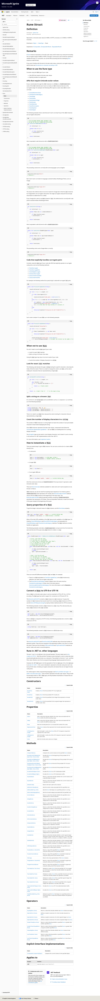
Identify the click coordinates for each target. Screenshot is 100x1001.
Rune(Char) (29, 694)
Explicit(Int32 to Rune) (32, 917)
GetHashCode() (30, 784)
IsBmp (28, 720)
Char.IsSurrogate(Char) (51, 577)
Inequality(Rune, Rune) (32, 930)
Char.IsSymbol (32, 108)
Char (52, 731)
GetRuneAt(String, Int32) (32, 789)
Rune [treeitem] (5, 96)
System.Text (35, 32)
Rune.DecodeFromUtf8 (32, 497)
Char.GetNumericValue (35, 92)
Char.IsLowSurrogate (34, 274)
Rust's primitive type (61, 671)
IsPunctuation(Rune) (31, 819)
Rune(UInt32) (30, 701)
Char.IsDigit (32, 96)
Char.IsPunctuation (34, 106)
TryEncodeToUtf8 (49, 645)
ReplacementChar (31, 727)
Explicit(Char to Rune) (32, 913)
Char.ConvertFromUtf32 (35, 275)
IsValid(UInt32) (30, 840)
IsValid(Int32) (30, 835)
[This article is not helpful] (96, 41)
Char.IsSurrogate (33, 268)
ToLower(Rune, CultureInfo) (33, 850)
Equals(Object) (30, 776)
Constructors (86, 26)
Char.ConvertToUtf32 (34, 277)
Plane (28, 724)
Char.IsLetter (32, 98)
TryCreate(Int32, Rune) (32, 878)
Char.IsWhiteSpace (31, 523)
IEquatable (55, 46)
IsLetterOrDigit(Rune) (32, 807)
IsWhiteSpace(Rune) (31, 846)
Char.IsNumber (33, 104)
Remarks (86, 24)
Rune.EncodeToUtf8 (47, 641)
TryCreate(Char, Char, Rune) (33, 868)
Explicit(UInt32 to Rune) (32, 919)
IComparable (36, 46)
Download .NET (94, 15)
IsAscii (28, 716)
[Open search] (93, 12)
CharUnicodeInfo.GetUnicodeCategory (39, 585)
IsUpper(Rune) (30, 831)
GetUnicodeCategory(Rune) (33, 792)
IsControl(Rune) (30, 795)
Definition (86, 22)
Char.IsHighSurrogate (34, 272)
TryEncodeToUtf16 (61, 645)
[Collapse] (17, 19)
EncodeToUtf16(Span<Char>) (33, 771)
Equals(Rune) (30, 780)
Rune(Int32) (30, 697)
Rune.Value (62, 508)
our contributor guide (35, 981)
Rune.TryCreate (36, 487)
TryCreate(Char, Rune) (32, 874)
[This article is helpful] (95, 41)
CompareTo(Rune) (31, 753)
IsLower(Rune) (30, 811)
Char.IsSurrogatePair (34, 270)
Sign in (96, 11)
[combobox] (9, 22)
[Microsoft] (2, 12)
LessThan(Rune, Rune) (32, 934)
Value (28, 739)
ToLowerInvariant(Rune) (32, 854)
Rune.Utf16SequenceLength (38, 603)
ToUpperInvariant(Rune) (32, 864)
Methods (86, 29)
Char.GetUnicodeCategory (35, 94)
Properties (86, 28)
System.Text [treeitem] (5, 27)
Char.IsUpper (32, 110)
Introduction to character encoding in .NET (46, 65)
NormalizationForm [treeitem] (7, 91)
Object (34, 43)
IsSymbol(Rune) (30, 827)
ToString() (29, 858)
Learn (28, 20)
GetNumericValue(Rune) (32, 787)
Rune (49, 46)
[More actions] (72, 20)
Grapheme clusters (45, 439)
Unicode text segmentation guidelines (36, 429)
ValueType (41, 43)
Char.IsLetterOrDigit (34, 100)
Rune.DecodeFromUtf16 (60, 493)
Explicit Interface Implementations (87, 34)
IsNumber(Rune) (31, 815)
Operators (86, 31)
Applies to (86, 36)
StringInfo (31, 434)
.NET (32, 20)
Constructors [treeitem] (7, 98)
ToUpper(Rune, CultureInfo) (33, 860)
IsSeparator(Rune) (31, 823)
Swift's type (33, 673)
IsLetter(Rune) (30, 803)
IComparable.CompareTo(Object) (34, 953)
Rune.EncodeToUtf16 (34, 599)
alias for (32, 665)
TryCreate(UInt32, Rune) (32, 882)
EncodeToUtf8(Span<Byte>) (33, 774)
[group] (50, 332)
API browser (37, 20)
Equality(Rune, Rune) (32, 910)
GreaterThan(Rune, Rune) (33, 922)
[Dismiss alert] (97, 3)
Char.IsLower (32, 102)
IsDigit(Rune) (30, 799)
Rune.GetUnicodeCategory (51, 521)
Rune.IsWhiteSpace (36, 521)
